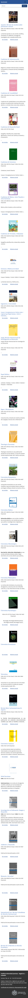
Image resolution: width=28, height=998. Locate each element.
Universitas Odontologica (9, 544)
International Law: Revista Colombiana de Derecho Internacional (13, 913)
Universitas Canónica (7, 743)
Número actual (14, 39)
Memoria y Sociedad (7, 876)
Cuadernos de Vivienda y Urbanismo (12, 234)
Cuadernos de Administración (10, 59)
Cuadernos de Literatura (8, 162)
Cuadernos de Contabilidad (9, 93)
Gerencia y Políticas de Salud (10, 269)
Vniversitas (4, 674)
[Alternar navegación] (25, 2)
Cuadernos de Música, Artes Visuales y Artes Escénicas (12, 198)
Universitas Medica (7, 510)
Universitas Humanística (8, 477)
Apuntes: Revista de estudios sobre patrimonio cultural (11, 25)
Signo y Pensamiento (7, 409)
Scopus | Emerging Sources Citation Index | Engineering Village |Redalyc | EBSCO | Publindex (12, 314)
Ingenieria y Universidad (8, 304)
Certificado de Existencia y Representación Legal (13, 987)
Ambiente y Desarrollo (8, 844)
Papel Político (5, 374)
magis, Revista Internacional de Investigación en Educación (10, 338)
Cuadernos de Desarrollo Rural (10, 127)
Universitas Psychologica (8, 610)
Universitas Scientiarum (8, 644)
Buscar (24, 6)
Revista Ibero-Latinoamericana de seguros (11, 709)
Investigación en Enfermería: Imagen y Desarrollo (13, 811)
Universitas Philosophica (8, 578)
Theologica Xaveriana (7, 444)
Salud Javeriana (5, 776)
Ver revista (5, 39)
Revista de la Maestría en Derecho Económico (11, 946)
